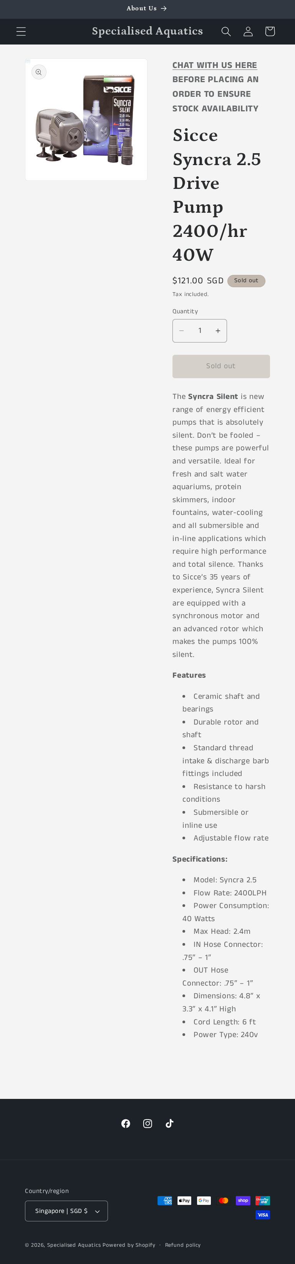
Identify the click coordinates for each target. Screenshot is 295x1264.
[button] (21, 31)
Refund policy (183, 1245)
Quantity (185, 311)
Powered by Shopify (129, 1245)
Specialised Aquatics (74, 1245)
